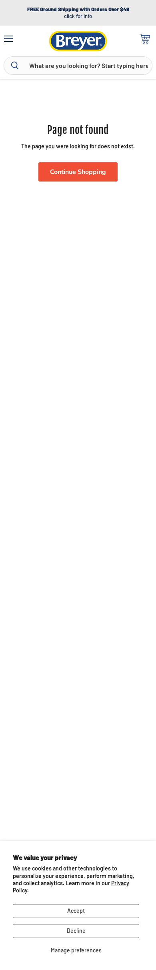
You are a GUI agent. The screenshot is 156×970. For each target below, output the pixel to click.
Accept (76, 910)
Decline (76, 930)
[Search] (15, 65)
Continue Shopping (78, 172)
